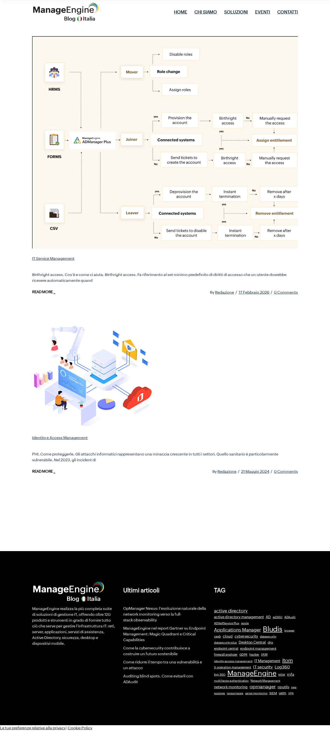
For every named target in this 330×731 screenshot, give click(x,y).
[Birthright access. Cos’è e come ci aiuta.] (165, 142)
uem (282, 693)
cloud (228, 636)
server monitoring (256, 693)
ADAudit (289, 617)
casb (217, 636)
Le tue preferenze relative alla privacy (33, 728)
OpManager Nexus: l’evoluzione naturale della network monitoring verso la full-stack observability (164, 614)
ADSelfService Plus (226, 623)
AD (268, 617)
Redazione (224, 292)
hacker (254, 654)
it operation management (232, 667)
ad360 (277, 617)
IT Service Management (53, 258)
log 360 (219, 674)
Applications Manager (237, 629)
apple (245, 623)
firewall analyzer (225, 654)
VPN (291, 693)
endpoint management (258, 648)
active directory (231, 610)
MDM (281, 674)
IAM (264, 654)
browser (289, 630)
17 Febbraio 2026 (254, 292)
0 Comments (286, 292)
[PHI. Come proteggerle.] (92, 376)
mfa (290, 674)
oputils (283, 687)
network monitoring (231, 687)
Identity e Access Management (60, 437)
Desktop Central (252, 642)
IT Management (267, 661)
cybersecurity (246, 636)
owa (293, 687)
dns (270, 642)
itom (287, 660)
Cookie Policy (80, 728)
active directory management (239, 617)
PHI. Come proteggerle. (65, 444)
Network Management (265, 680)
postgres (219, 693)
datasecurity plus (225, 642)
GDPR (243, 654)
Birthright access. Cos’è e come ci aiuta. (87, 265)
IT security (263, 667)
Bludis (272, 629)
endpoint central (226, 648)
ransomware (235, 693)
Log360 (282, 667)
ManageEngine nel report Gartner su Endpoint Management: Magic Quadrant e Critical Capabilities (164, 634)
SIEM (273, 693)
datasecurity (268, 636)
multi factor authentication (231, 680)
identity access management (233, 661)
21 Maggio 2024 (255, 471)
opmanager (263, 686)
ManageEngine (251, 673)
